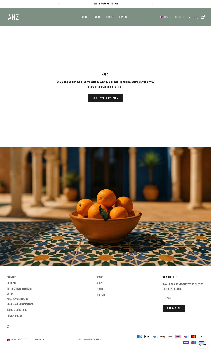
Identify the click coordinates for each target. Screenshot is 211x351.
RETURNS (11, 283)
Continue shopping (105, 97)
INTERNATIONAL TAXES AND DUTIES (19, 291)
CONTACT (124, 17)
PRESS (109, 17)
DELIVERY (11, 277)
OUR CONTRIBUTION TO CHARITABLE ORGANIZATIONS (20, 301)
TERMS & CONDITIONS (17, 310)
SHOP (98, 17)
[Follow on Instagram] (8, 326)
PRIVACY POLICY (14, 316)
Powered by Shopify (94, 339)
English (178, 17)
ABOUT (85, 17)
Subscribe (174, 308)
